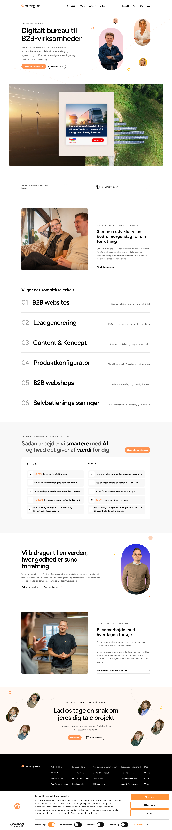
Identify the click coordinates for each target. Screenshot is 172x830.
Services (71, 6)
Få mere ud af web (80, 767)
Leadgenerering (99, 778)
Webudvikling (56, 767)
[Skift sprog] (141, 6)
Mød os (147, 767)
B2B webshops (57, 778)
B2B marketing (99, 784)
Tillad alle (149, 797)
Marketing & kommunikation (105, 767)
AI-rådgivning (78, 773)
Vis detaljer (139, 825)
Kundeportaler (78, 784)
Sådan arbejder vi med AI (137, 450)
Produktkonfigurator (80, 778)
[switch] (78, 824)
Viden (102, 6)
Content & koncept (101, 773)
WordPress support (129, 778)
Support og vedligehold (131, 767)
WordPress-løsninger (59, 784)
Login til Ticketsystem (130, 784)
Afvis (149, 813)
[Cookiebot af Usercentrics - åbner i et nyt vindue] (17, 825)
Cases (83, 6)
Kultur (146, 778)
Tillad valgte (149, 805)
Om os (91, 6)
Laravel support (127, 773)
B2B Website (56, 773)
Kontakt (125, 6)
